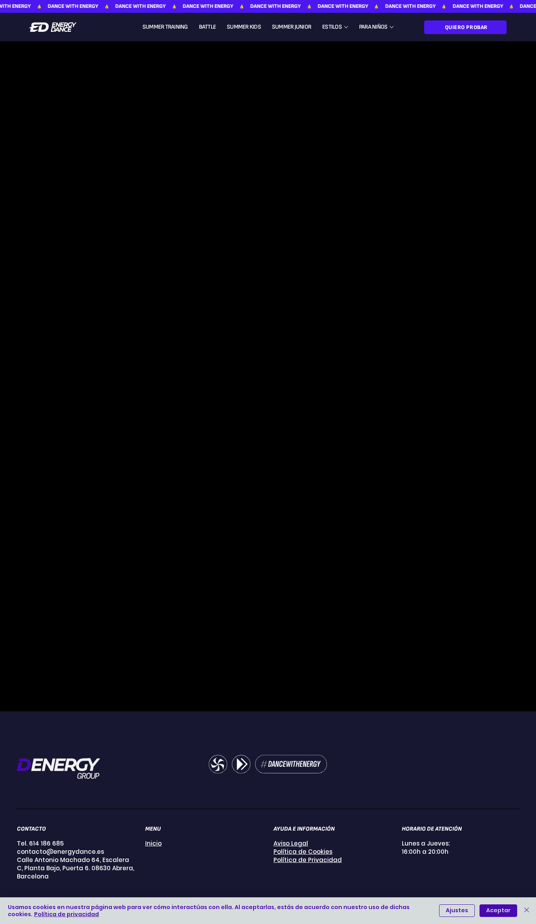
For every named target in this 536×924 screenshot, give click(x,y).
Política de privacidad (66, 914)
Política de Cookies (302, 851)
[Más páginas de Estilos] (346, 27)
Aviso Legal (290, 843)
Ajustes (457, 910)
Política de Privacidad (307, 860)
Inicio (153, 843)
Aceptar (498, 910)
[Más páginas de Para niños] (392, 27)
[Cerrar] (526, 911)
